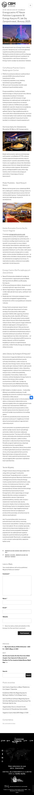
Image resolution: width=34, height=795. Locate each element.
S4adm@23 (21, 9)
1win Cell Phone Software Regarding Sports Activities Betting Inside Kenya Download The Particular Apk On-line (17, 701)
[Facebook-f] (2, 754)
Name (5, 598)
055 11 (17, 774)
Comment (6, 574)
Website (5, 617)
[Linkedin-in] (2, 757)
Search (5, 671)
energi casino (10, 555)
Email (5, 608)
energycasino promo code (17, 234)
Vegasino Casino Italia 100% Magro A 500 (15, 712)
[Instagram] (2, 750)
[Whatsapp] (2, 761)
